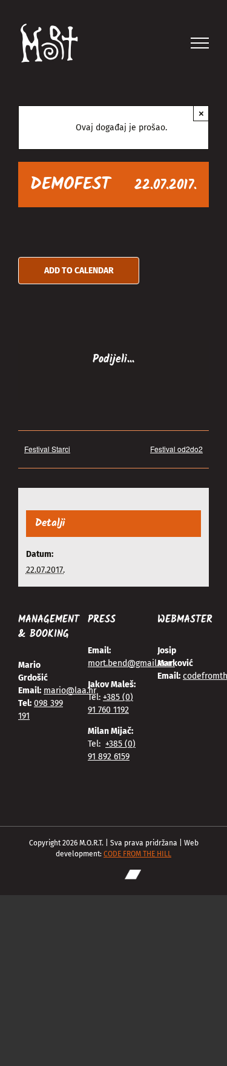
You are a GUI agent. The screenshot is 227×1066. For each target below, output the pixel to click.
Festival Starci (47, 449)
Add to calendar (79, 270)
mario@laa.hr (70, 690)
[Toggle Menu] (200, 43)
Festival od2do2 (176, 449)
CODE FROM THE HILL (137, 854)
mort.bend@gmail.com (131, 663)
